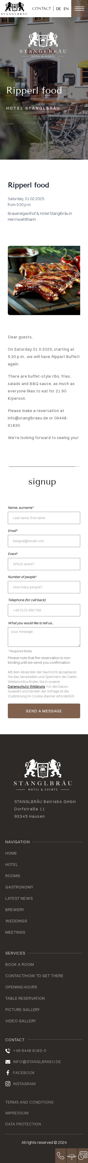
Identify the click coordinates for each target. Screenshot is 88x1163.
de (58, 9)
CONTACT (41, 8)
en (66, 9)
